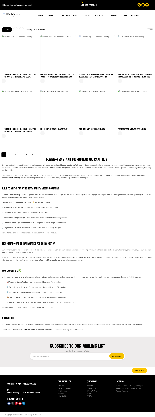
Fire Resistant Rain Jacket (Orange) (132, 129)
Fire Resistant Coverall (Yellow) (92, 129)
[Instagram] (12, 403)
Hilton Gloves (30, 329)
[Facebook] (139, 5)
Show (151, 30)
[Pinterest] (16, 403)
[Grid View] (15, 29)
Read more (4, 81)
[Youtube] (147, 5)
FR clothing (15, 178)
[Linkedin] (143, 5)
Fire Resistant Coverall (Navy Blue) (54, 129)
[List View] (21, 29)
